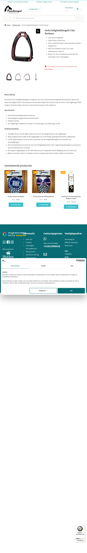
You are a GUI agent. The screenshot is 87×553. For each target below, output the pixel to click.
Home (9, 25)
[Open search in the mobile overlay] (43, 18)
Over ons (29, 239)
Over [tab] (71, 266)
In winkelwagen (16, 205)
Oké (71, 290)
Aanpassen (42, 290)
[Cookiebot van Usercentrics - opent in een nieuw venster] (75, 260)
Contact (29, 242)
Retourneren (30, 252)
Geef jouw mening (32, 255)
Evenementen (31, 258)
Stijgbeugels (16, 25)
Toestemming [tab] (15, 266)
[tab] (43, 124)
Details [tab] (43, 266)
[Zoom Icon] (38, 31)
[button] (14, 234)
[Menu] (83, 526)
